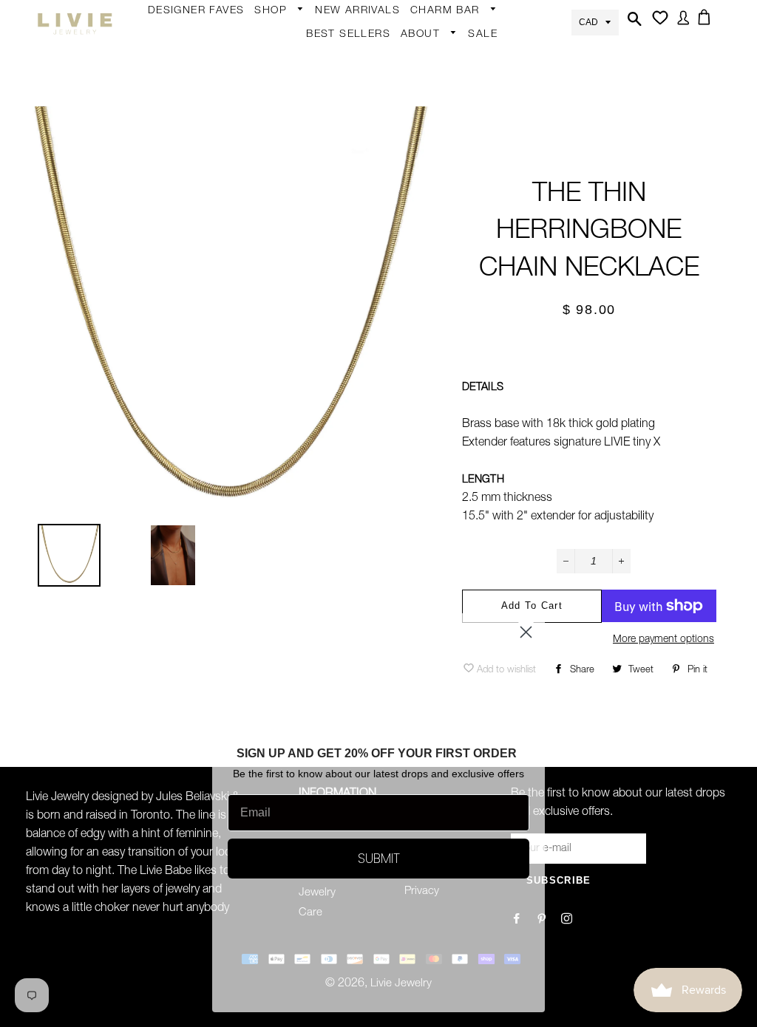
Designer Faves (196, 11)
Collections (436, 58)
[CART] (707, 22)
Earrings (282, 35)
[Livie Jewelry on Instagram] (568, 920)
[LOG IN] (680, 22)
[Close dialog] (526, 632)
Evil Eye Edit (406, 346)
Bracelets (285, 118)
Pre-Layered (407, 291)
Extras (277, 230)
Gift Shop (286, 259)
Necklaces (287, 205)
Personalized (294, 176)
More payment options (663, 640)
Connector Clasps (463, 236)
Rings (276, 89)
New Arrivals (357, 11)
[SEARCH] (633, 24)
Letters (435, 92)
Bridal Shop (406, 317)
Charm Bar (446, 11)
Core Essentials (301, 288)
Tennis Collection (402, 384)
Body (275, 60)
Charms (438, 150)
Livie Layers (291, 147)
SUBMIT (379, 858)
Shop (272, 11)
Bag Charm (446, 35)
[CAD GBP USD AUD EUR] (595, 21)
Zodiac (435, 121)
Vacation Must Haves (413, 431)
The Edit (282, 317)
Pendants (401, 262)
